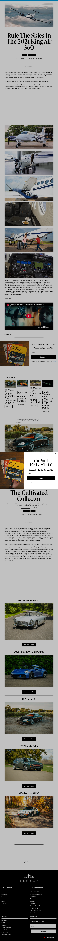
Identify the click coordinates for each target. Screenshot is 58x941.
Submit (41, 478)
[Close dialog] (55, 454)
